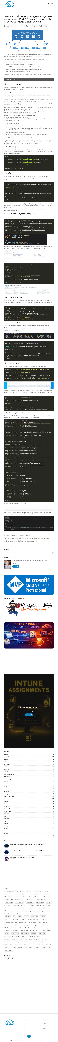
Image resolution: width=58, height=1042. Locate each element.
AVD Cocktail (29, 764)
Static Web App (29, 831)
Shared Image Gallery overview (31, 143)
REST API (32, 930)
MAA (17, 919)
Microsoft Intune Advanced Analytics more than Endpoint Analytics (28, 850)
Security (29, 828)
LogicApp (7, 919)
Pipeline (21, 927)
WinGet (29, 833)
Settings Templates (9, 936)
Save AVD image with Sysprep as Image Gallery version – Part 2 (20, 64)
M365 (13, 919)
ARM (32, 891)
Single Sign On (24, 936)
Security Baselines (15, 933)
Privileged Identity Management (40, 927)
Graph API (29, 791)
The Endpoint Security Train (11, 939)
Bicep (12, 899)
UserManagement (17, 942)
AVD (29, 761)
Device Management (29, 779)
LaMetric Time (34, 916)
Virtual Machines (37, 942)
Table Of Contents (12, 79)
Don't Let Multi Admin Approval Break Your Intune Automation (27, 844)
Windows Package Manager (37, 944)
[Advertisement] (29, 661)
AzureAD (37, 896)
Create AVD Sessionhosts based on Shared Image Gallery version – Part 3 (23, 66)
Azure (24, 26)
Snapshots (32, 936)
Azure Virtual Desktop (34, 25)
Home (24, 1023)
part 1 (31, 74)
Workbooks (20, 947)
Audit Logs (47, 891)
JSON (14, 916)
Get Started (29, 715)
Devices (27, 905)
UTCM (29, 942)
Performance (15, 927)
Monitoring (29, 813)
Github (23, 535)
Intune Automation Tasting (42, 913)
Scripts (48, 930)
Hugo (48, 911)
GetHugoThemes (46, 1040)
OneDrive (7, 927)
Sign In (17, 936)
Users (25, 942)
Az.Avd (25, 1028)
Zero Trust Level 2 (9, 950)
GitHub (11, 911)
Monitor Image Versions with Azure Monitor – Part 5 (18, 71)
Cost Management (30, 902)
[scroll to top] (29, 1036)
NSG (46, 925)
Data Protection (40, 902)
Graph (16, 911)
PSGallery (7, 930)
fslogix (6, 911)
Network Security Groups (23, 925)
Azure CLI (29, 771)
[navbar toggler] (52, 4)
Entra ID (29, 789)
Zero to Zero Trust (29, 947)
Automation (9, 26)
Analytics (29, 754)
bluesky (44, 1023)
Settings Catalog (42, 933)
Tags (24, 1026)
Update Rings (8, 942)
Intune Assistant (27, 1030)
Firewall (47, 908)
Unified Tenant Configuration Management (30, 939)
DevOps (29, 781)
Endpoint (29, 786)
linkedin (44, 1028)
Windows (26, 944)
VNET (44, 942)
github (44, 1026)
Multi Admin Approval (10, 925)
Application (22, 891)
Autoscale (15, 894)
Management (29, 803)
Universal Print (45, 939)
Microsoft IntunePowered (11, 922)
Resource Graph (24, 930)
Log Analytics (29, 801)
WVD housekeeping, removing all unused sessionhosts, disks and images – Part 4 (24, 69)
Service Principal (25, 933)
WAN (6, 944)
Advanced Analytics (9, 891)
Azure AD (29, 769)
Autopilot (29, 759)
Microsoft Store (32, 922)
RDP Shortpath (15, 930)
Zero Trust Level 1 (47, 947)
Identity (29, 794)
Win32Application (18, 944)
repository (27, 535)
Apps (28, 891)
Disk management (30, 26)
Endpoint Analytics (15, 908)
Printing (29, 826)
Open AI (29, 821)
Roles (43, 930)
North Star (29, 818)
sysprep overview (37, 101)
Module (39, 922)
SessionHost (33, 933)
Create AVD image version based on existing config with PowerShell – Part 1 (23, 62)
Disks (35, 26)
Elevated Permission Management (29, 784)
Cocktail (33, 899)
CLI (23, 899)
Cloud (27, 899)
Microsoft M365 (22, 922)
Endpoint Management (27, 908)
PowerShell (46, 26)
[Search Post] (52, 553)
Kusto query (26, 916)
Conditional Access (29, 776)
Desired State (8, 905)
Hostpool (42, 911)
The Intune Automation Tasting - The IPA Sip (22, 857)
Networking (33, 925)
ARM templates (39, 891)
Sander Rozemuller (10, 25)
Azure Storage (18, 896)
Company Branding (41, 899)
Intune (29, 799)
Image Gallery (40, 26)
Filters (41, 908)
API (17, 891)
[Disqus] (29, 988)
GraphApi (29, 911)
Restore (38, 930)
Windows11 (48, 944)
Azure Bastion (40, 894)
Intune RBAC (8, 916)
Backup (7, 899)
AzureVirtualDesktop (46, 896)
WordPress (13, 947)
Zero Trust (29, 836)
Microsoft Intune (29, 811)
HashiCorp (35, 911)
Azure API (32, 894)
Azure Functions (9, 896)
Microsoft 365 (29, 806)
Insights (27, 913)
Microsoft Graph (29, 808)
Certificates (18, 899)
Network (29, 816)
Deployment (48, 902)
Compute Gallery (9, 902)
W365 (49, 942)
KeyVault (20, 916)
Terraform (39, 936)
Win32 (11, 944)
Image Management (44, 25)
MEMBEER (23, 919)
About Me (16, 566)
